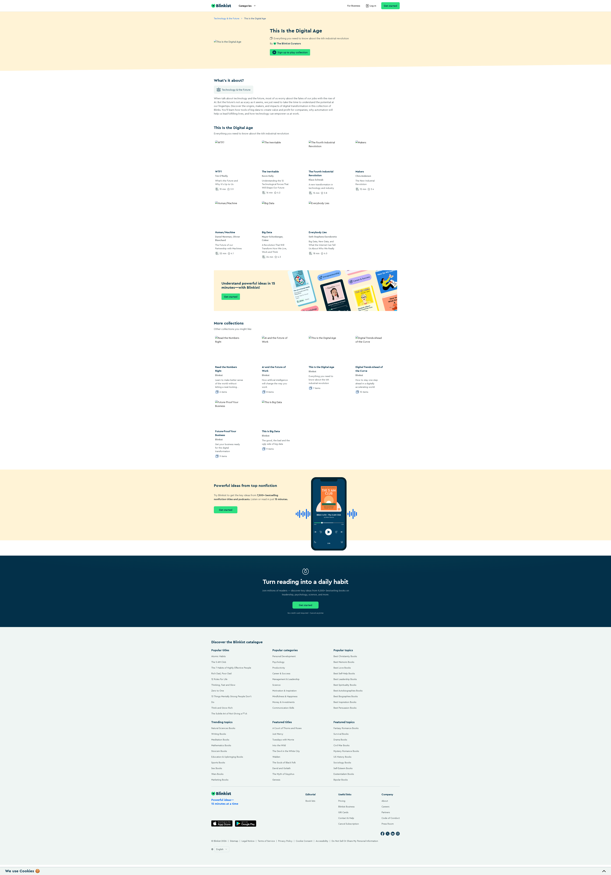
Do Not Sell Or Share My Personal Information (355, 841)
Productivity (278, 667)
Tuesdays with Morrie (283, 739)
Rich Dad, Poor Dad (221, 673)
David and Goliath (281, 768)
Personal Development (284, 656)
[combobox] (221, 849)
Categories (245, 5)
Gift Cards (343, 812)
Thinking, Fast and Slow (223, 684)
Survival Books (341, 733)
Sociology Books (342, 762)
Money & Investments (283, 702)
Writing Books (218, 733)
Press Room (388, 823)
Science (276, 684)
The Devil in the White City (286, 751)
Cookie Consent (304, 841)
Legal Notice (248, 841)
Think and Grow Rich (222, 707)
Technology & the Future (226, 18)
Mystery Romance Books (346, 751)
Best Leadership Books (345, 679)
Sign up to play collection (292, 52)
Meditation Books (220, 739)
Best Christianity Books (345, 656)
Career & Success (281, 673)
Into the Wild (279, 745)
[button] (305, 871)
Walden (276, 756)
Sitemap (234, 841)
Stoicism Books (219, 751)
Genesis (276, 779)
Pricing (341, 800)
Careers (385, 806)
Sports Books (218, 762)
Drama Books (340, 739)
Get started (390, 5)
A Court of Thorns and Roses (287, 728)
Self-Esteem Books (343, 768)
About (385, 800)
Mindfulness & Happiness (284, 696)
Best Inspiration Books (345, 702)
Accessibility (322, 841)
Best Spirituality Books (345, 684)
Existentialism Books (344, 774)
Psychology (278, 662)
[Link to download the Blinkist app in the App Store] (221, 823)
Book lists (310, 800)
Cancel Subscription (348, 823)
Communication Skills (283, 707)
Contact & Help (346, 818)
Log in (373, 5)
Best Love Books (342, 667)
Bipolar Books (341, 779)
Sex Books (216, 768)
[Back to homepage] (221, 6)
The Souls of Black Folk (284, 762)
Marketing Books (219, 779)
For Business (353, 5)
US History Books (342, 756)
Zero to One (217, 690)
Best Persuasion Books (345, 707)
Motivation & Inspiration (284, 690)
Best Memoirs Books (344, 662)
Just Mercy (277, 733)
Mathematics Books (221, 745)
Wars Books (217, 774)
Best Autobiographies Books (348, 690)
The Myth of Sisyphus (283, 774)
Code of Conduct (391, 818)
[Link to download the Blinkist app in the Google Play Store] (245, 823)
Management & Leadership (285, 679)
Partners (386, 812)
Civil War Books (341, 745)
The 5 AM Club (218, 662)
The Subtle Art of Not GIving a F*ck (229, 713)
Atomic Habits (218, 656)
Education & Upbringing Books (227, 756)
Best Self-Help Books (344, 673)
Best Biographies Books (346, 696)
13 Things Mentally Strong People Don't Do (231, 699)
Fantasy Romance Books (346, 728)
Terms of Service (266, 841)
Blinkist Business (346, 806)
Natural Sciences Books (223, 728)
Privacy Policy (285, 841)
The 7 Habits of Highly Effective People (231, 667)
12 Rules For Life (219, 679)
